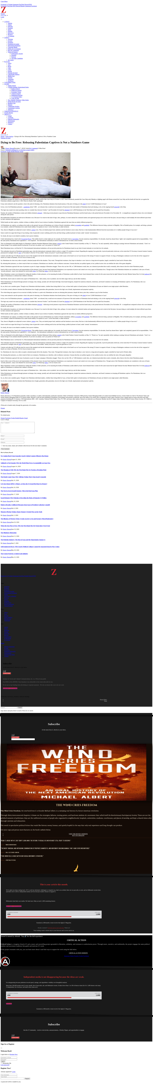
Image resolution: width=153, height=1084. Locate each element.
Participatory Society (17, 53)
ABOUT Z (7, 114)
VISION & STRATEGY (11, 111)
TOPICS (6, 37)
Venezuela (11, 79)
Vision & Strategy (13, 52)
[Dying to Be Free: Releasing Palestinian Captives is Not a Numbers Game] (35, 197)
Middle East (11, 76)
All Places (10, 81)
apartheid (86, 225)
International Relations (14, 45)
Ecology (10, 41)
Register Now (13, 1054)
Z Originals (11, 36)
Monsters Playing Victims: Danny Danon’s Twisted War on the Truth (21, 512)
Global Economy (16, 93)
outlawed (147, 274)
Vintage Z (10, 109)
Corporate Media (12, 47)
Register (27, 1078)
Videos (10, 25)
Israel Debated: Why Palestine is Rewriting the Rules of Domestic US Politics (24, 498)
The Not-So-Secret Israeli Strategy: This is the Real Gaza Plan (19, 491)
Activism (10, 39)
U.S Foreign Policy (16, 97)
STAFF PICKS (8, 113)
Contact (10, 124)
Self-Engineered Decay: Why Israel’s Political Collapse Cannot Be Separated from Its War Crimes (30, 546)
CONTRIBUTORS (9, 82)
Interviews (11, 33)
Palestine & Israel (13, 73)
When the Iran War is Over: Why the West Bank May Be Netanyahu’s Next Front (25, 526)
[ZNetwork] (3, 12)
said (20, 253)
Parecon (13, 57)
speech (59, 243)
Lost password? (5, 1065)
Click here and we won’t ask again (56, 927)
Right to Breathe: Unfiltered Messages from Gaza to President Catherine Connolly (25, 505)
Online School (12, 85)
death (84, 204)
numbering (26, 207)
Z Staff (10, 116)
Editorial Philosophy (13, 119)
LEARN (6, 84)
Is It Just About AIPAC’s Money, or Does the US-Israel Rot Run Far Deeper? (24, 484)
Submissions (11, 121)
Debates (10, 31)
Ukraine (10, 77)
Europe (10, 71)
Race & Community (13, 50)
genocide (116, 207)
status (46, 271)
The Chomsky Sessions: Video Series (18, 100)
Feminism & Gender (13, 44)
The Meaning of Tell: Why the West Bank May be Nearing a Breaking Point (23, 470)
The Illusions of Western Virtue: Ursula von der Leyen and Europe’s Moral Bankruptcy (27, 519)
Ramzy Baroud (10, 148)
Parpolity (13, 55)
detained (67, 210)
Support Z (10, 122)
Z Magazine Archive (13, 106)
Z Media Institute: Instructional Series (18, 87)
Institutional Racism (16, 95)
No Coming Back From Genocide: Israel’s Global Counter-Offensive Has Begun (24, 456)
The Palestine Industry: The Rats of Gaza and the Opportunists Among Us (23, 539)
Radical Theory (15, 89)
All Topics (11, 60)
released (39, 213)
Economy (10, 42)
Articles (10, 23)
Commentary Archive (14, 108)
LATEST (6, 21)
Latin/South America (13, 74)
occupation (78, 225)
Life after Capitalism (17, 58)
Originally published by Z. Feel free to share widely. (19, 150)
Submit (20, 707)
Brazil (9, 66)
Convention (75, 239)
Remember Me (7, 1063)
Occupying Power (26, 239)
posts (34, 271)
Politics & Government (14, 49)
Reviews (10, 34)
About (2, 643)
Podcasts (10, 26)
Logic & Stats (15, 98)
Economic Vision (16, 92)
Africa (9, 63)
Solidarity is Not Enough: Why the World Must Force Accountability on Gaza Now (25, 463)
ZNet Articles (9, 136)
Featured (10, 28)
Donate (3, 13)
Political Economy (16, 90)
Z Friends (10, 117)
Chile (9, 68)
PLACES (7, 61)
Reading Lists (11, 103)
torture (33, 230)
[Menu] (1, 127)
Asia (9, 65)
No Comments (33, 148)
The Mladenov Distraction (8, 532)
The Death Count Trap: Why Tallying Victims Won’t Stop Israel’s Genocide (23, 477)
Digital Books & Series (14, 101)
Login (13, 1071)
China (9, 69)
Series (9, 29)
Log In (3, 1061)
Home (2, 136)
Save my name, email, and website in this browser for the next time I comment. (25, 445)
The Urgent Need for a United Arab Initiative (14, 553)
